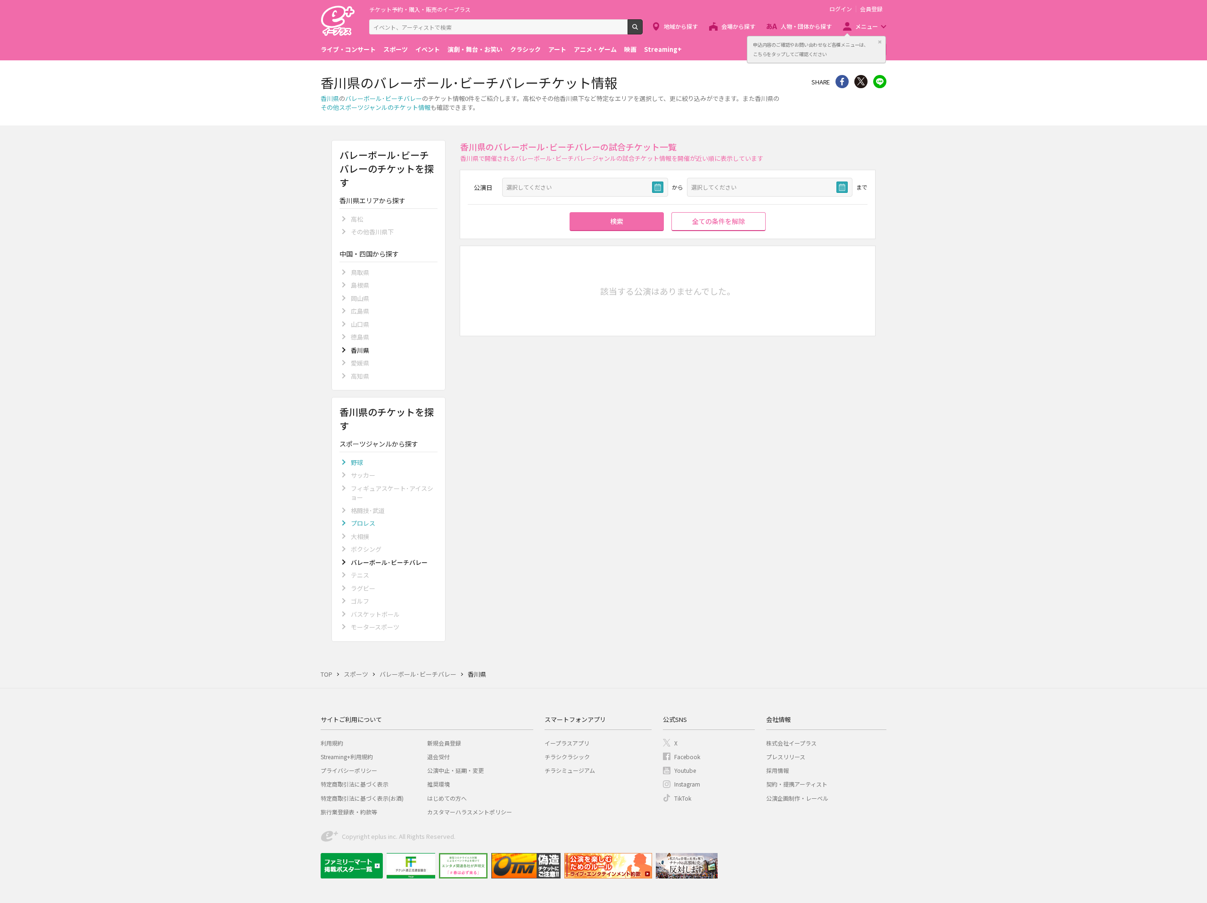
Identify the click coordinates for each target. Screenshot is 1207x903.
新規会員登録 (444, 743)
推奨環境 (438, 784)
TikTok (682, 798)
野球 (357, 462)
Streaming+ (663, 49)
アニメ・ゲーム (595, 49)
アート (557, 49)
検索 (642, 30)
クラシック (525, 49)
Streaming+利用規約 (347, 757)
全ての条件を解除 (718, 221)
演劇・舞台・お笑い (475, 49)
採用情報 (777, 770)
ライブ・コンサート (348, 49)
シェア (842, 81)
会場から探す (738, 26)
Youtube (685, 770)
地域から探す (681, 26)
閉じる (880, 42)
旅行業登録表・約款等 (349, 812)
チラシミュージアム (570, 770)
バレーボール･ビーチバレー (383, 98)
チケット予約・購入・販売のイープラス (420, 9)
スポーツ (395, 49)
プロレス (363, 523)
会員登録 (871, 9)
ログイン (840, 9)
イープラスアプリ (567, 743)
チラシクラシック (567, 757)
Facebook (687, 757)
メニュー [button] (866, 26)
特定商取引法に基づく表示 (355, 784)
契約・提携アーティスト (796, 784)
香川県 (330, 98)
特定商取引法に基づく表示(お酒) (362, 798)
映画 (630, 49)
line (879, 81)
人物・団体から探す (806, 26)
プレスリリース (785, 757)
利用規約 (332, 743)
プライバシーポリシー (349, 770)
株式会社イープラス (791, 743)
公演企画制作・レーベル (797, 798)
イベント (427, 49)
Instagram (687, 784)
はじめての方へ (447, 798)
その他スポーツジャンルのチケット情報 (375, 107)
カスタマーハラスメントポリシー (469, 812)
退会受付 (438, 757)
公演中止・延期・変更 (455, 770)
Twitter (861, 81)
